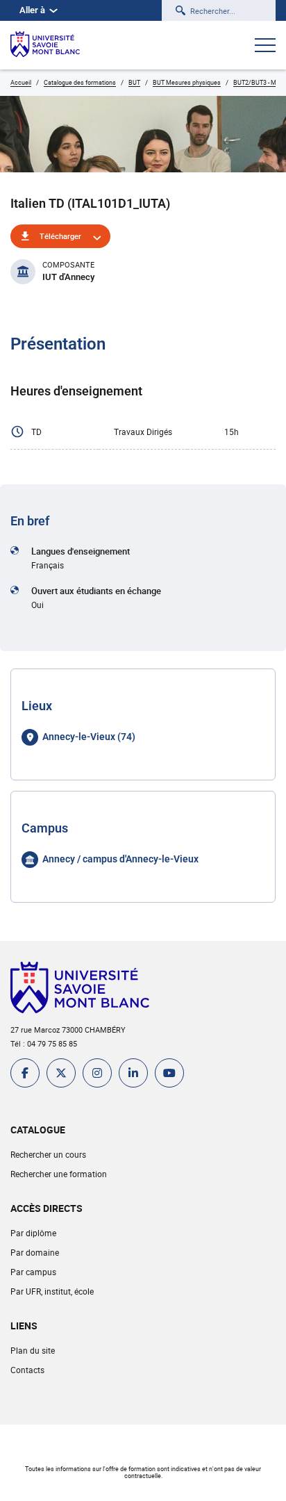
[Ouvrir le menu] (265, 46)
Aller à (32, 10)
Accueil (20, 82)
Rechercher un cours (48, 1154)
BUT (134, 82)
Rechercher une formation (58, 1173)
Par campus (33, 1271)
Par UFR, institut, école (52, 1291)
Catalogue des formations (80, 82)
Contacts (27, 1369)
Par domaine (34, 1252)
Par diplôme (33, 1232)
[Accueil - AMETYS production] (45, 45)
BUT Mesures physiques (187, 82)
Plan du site (32, 1350)
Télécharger (60, 236)
